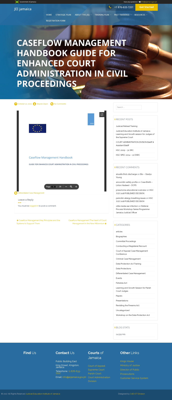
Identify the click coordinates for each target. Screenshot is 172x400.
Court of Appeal (96, 366)
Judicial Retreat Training (126, 126)
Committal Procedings (126, 241)
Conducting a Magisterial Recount (131, 246)
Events (119, 278)
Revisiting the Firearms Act (127, 305)
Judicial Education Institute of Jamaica (43, 394)
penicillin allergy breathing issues (131, 198)
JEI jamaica (22, 9)
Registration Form (55, 21)
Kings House (127, 361)
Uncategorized (122, 310)
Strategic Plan (63, 15)
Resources (139, 15)
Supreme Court (96, 369)
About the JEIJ (82, 15)
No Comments (60, 104)
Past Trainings (121, 15)
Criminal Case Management (128, 259)
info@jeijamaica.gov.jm (149, 2)
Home (49, 15)
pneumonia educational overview (131, 190)
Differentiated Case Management (31, 193)
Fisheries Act (121, 283)
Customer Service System (134, 378)
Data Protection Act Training (128, 264)
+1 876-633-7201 (123, 7)
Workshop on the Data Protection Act (133, 315)
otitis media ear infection (127, 206)
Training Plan (102, 15)
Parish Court (94, 373)
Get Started (146, 7)
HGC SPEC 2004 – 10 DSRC (128, 155)
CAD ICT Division (137, 394)
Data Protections (123, 268)
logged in (34, 206)
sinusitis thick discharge (126, 174)
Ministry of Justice (130, 365)
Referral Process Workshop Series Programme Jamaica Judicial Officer (132, 209)
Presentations (122, 301)
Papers (119, 296)
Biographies (121, 236)
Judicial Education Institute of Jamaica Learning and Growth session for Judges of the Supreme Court (135, 134)
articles (119, 231)
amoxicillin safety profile (127, 182)
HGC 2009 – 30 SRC (125, 150)
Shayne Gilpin (42, 104)
